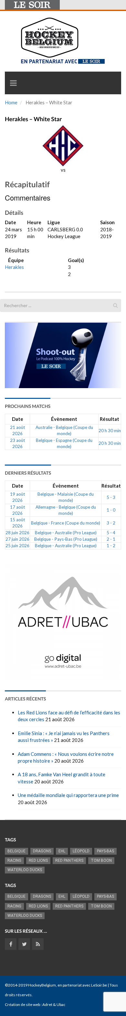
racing (14, 860)
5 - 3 (111, 497)
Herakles (14, 267)
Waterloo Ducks (24, 870)
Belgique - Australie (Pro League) (66, 532)
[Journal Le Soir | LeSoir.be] (32, 5)
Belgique (16, 851)
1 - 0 (111, 510)
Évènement (64, 419)
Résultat (109, 419)
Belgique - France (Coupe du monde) (65, 522)
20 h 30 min (110, 430)
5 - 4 (111, 532)
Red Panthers (69, 860)
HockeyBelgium (42, 985)
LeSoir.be (99, 985)
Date (17, 419)
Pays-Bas (105, 851)
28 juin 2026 (17, 532)
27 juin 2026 (17, 539)
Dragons (42, 851)
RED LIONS (38, 860)
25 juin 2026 (17, 545)
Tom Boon (101, 860)
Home (11, 102)
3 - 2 (111, 522)
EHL (61, 851)
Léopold (81, 851)
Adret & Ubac (53, 1004)
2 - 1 (111, 539)
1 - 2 (111, 545)
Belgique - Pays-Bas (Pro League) (65, 539)
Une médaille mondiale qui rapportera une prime (68, 795)
